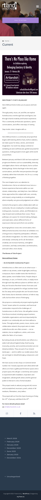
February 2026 (13, 442)
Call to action (20, 20)
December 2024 (14, 458)
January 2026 (12, 445)
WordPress (26, 493)
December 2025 (14, 448)
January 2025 (12, 455)
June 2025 (11, 451)
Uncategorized (13, 477)
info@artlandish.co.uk (12, 407)
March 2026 (12, 438)
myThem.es (20, 496)
